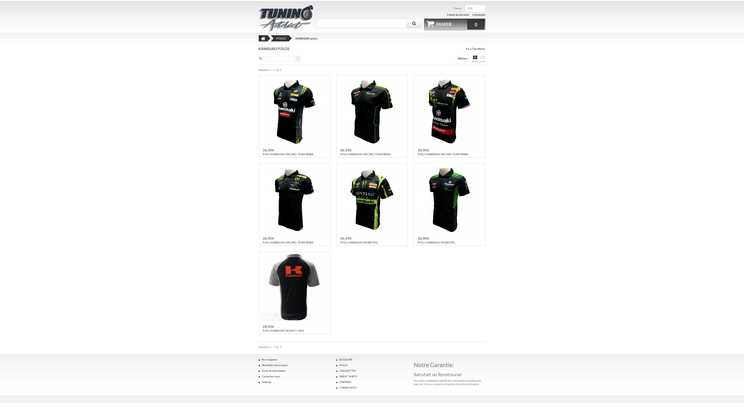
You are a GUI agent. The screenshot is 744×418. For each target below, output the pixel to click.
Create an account (458, 14)
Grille (475, 61)
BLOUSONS (345, 359)
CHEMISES (345, 382)
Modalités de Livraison (275, 365)
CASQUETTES (347, 370)
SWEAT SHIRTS (348, 376)
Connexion (478, 14)
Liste (482, 61)
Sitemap (266, 382)
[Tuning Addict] (287, 18)
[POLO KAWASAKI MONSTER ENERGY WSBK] (372, 199)
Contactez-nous (271, 376)
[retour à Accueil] (263, 38)
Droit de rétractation (274, 370)
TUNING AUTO (348, 387)
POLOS (343, 365)
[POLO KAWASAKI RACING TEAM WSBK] (294, 110)
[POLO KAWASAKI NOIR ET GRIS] (294, 287)
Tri (260, 58)
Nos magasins (269, 359)
